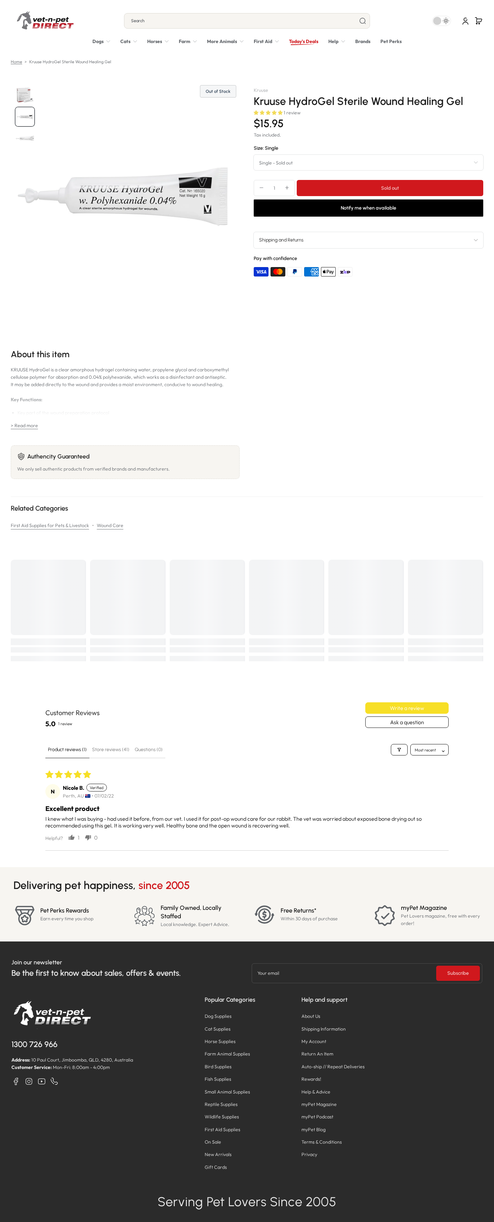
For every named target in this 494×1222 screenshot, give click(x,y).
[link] (225, 41)
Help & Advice (315, 1092)
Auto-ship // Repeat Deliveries (333, 1067)
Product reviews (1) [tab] (67, 749)
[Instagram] (29, 1081)
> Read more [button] (24, 425)
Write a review (407, 708)
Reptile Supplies (221, 1104)
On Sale (213, 1142)
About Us (310, 1016)
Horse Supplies (220, 1041)
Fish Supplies (218, 1079)
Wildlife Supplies (222, 1117)
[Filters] (399, 749)
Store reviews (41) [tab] (110, 749)
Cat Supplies (218, 1029)
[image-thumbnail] (25, 95)
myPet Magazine (319, 1104)
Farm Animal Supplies (227, 1054)
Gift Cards (216, 1167)
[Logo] (45, 21)
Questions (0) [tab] (149, 749)
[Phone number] (54, 1081)
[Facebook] (16, 1081)
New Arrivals (218, 1154)
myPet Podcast (317, 1117)
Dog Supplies (218, 1016)
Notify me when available (368, 208)
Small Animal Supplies (227, 1092)
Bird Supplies (218, 1067)
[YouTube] (42, 1081)
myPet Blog (313, 1129)
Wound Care (110, 525)
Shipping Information (323, 1029)
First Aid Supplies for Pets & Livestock (50, 525)
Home (16, 61)
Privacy (309, 1154)
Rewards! (311, 1079)
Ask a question (407, 722)
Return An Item (317, 1054)
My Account (313, 1041)
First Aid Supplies (222, 1129)
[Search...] (362, 20)
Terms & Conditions (321, 1142)
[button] (478, 21)
